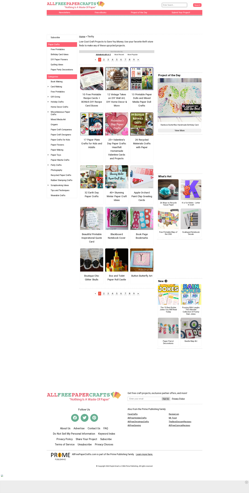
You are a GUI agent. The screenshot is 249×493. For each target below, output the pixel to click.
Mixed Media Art (58, 119)
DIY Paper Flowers (59, 59)
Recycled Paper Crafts (61, 175)
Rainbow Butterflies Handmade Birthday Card (180, 125)
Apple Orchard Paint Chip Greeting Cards (141, 196)
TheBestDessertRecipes (180, 421)
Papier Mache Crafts (60, 160)
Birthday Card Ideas (59, 54)
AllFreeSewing (134, 425)
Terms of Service (65, 444)
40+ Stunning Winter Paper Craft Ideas (117, 196)
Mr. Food (173, 418)
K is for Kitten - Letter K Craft (191, 204)
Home (82, 36)
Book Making (57, 81)
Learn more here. (144, 454)
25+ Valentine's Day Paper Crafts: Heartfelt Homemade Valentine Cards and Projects (116, 149)
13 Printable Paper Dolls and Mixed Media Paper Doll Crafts (142, 100)
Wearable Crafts (58, 195)
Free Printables (58, 49)
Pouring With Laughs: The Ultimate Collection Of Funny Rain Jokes (191, 311)
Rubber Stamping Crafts (61, 180)
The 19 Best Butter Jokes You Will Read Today (168, 310)
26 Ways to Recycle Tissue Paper (168, 204)
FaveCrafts (133, 414)
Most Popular (133, 55)
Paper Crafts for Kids (60, 140)
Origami (54, 124)
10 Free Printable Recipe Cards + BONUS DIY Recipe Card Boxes (91, 100)
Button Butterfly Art (141, 275)
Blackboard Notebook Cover (117, 236)
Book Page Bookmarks (142, 236)
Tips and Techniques (60, 190)
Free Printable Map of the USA (168, 233)
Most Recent (119, 55)
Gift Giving (55, 97)
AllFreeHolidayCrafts (137, 418)
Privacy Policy (64, 439)
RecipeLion (174, 414)
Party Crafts (56, 165)
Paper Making (57, 150)
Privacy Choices (104, 444)
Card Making (56, 86)
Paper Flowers (57, 145)
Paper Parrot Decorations (168, 342)
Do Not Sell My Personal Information (74, 433)
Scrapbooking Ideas (60, 185)
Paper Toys (56, 155)
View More (180, 130)
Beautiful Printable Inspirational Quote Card (91, 238)
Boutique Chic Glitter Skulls (91, 277)
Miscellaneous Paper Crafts (60, 113)
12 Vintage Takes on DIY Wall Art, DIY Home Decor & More (116, 100)
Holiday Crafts (57, 102)
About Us (65, 428)
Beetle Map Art (191, 341)
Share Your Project (86, 439)
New (161, 281)
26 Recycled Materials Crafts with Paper (142, 143)
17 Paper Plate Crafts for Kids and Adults (91, 143)
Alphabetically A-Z (103, 55)
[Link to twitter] (84, 418)
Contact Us (94, 428)
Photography (56, 170)
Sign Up (166, 399)
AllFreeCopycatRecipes (179, 425)
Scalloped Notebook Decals (191, 233)
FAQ (105, 428)
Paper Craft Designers (61, 134)
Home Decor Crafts (59, 107)
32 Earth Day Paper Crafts (92, 194)
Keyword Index (106, 433)
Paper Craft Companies (61, 129)
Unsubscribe (85, 444)
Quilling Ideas (57, 64)
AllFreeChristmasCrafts (138, 421)
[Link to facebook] (75, 418)
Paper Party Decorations (62, 69)
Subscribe (55, 37)
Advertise (79, 428)
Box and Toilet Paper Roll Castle (116, 277)
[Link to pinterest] (94, 418)
